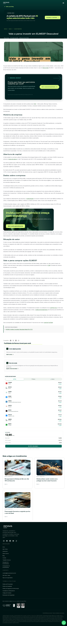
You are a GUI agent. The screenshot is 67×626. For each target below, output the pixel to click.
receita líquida (29, 198)
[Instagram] (4, 541)
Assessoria (5, 551)
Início (5, 28)
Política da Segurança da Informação (11, 588)
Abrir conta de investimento (48, 87)
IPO (35, 104)
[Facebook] (7, 541)
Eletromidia (45, 68)
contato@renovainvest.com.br (9, 573)
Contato (4, 557)
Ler (5, 484)
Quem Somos (6, 553)
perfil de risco (53, 307)
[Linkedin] (10, 541)
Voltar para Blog (10, 6)
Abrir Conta (5, 549)
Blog (10, 28)
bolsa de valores (13, 159)
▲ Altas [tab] (14, 379)
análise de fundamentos (42, 309)
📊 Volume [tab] (52, 379)
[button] (63, 3)
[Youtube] (13, 541)
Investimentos (18, 28)
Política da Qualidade (7, 586)
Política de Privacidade (8, 584)
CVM (49, 265)
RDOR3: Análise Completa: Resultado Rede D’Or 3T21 (19, 329)
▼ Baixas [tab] (33, 379)
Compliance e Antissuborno (9, 590)
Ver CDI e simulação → (33, 446)
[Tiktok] (16, 541)
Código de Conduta (7, 592)
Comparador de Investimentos (6, 566)
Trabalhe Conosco (7, 560)
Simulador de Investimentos (6, 563)
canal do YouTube (48, 322)
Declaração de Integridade (8, 595)
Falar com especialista (7, 577)
